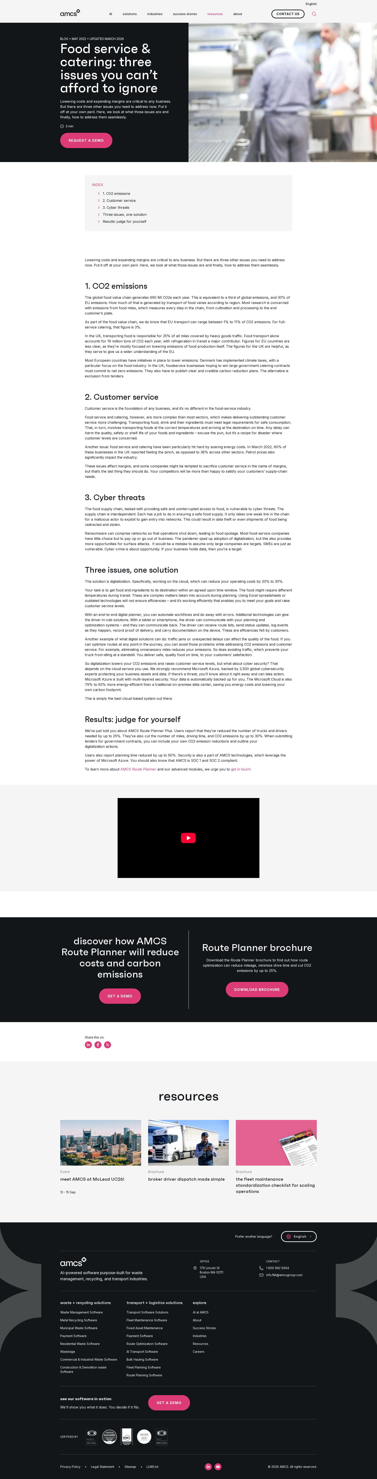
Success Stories (204, 1328)
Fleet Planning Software (144, 1367)
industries (155, 14)
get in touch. (241, 769)
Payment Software (73, 1336)
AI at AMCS (201, 1312)
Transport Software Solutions (147, 1312)
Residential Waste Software (80, 1344)
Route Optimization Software (147, 1344)
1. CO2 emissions (116, 193)
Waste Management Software (81, 1312)
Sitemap (130, 1467)
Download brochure (257, 989)
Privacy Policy (70, 1467)
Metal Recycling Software (78, 1320)
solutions (130, 14)
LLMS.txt (152, 1467)
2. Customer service (119, 200)
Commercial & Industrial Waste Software (88, 1359)
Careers (198, 1351)
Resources (200, 1344)
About (197, 1320)
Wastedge (67, 1351)
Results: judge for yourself (125, 221)
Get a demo (120, 996)
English (311, 4)
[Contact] (252, 769)
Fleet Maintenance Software (147, 1320)
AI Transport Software (142, 1351)
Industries (200, 1336)
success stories (185, 14)
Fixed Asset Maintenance (145, 1328)
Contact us (288, 14)
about (237, 14)
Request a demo (86, 140)
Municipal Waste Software (79, 1328)
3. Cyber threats (116, 207)
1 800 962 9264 (277, 1268)
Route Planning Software (144, 1375)
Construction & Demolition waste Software (83, 1369)
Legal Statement (102, 1467)
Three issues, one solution (125, 214)
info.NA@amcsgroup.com (284, 1275)
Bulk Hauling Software (142, 1359)
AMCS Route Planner (138, 769)
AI (110, 14)
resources (215, 14)
